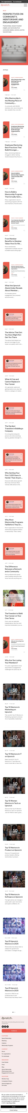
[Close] (26, 1094)
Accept (13, 1106)
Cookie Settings (13, 1110)
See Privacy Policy (10, 1103)
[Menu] (25, 5)
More (12, 70)
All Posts (5, 70)
